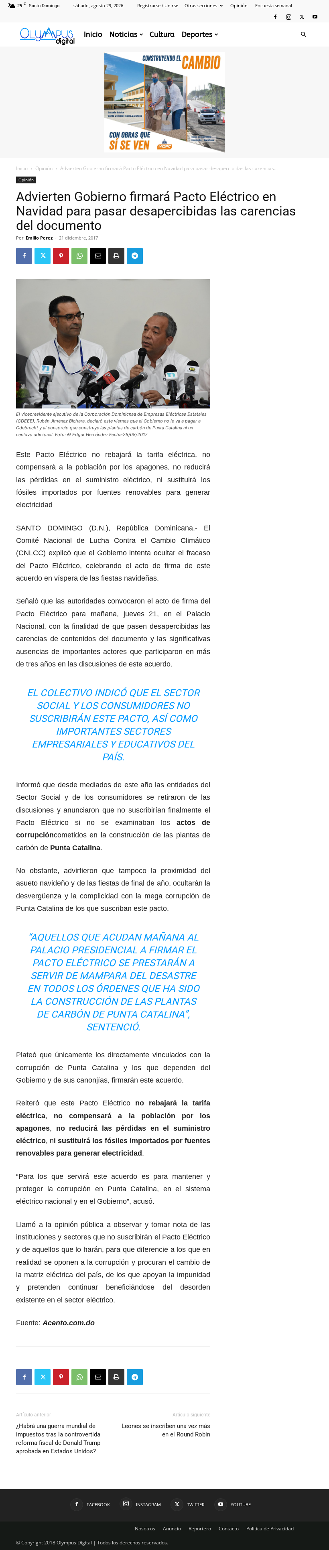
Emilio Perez (39, 238)
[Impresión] (116, 256)
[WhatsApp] (79, 256)
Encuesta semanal (273, 5)
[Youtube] (315, 16)
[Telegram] (135, 256)
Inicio (93, 34)
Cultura (162, 34)
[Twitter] (302, 16)
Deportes (197, 34)
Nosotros (145, 1528)
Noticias (123, 34)
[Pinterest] (61, 256)
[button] (303, 35)
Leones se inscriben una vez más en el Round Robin (166, 1430)
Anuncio (172, 1528)
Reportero (200, 1528)
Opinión (239, 5)
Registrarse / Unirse (157, 5)
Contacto (229, 1528)
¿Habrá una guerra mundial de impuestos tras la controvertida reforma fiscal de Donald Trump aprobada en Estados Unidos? (58, 1438)
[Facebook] (275, 16)
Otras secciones (201, 5)
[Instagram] (288, 16)
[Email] (98, 256)
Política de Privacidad (270, 1528)
